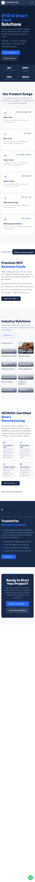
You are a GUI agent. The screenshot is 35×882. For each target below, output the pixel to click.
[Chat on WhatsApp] (30, 877)
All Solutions (7, 335)
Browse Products (10, 58)
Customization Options (17, 610)
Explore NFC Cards (10, 299)
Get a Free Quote (10, 52)
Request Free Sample (16, 604)
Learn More (7, 557)
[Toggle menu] (32, 2)
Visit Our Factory (9, 483)
